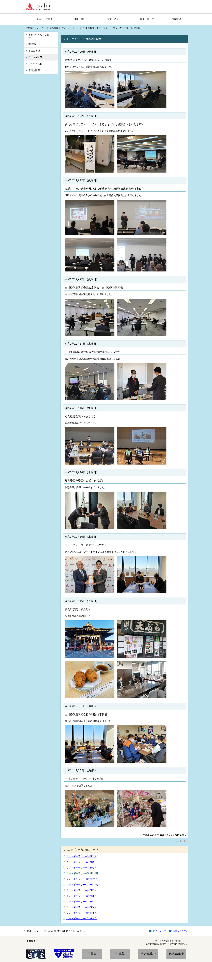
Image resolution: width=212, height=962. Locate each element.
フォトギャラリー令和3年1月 (81, 867)
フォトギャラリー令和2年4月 (81, 918)
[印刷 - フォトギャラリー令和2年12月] (177, 841)
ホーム (40, 28)
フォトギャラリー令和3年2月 (81, 862)
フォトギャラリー (70, 28)
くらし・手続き (44, 19)
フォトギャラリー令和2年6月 (81, 907)
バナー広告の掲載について (165, 941)
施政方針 (33, 44)
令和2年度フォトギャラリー (95, 28)
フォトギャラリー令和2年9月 (81, 890)
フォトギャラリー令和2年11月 (82, 879)
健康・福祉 (79, 19)
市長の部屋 (52, 28)
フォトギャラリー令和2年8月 (81, 896)
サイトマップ (159, 931)
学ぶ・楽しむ (147, 19)
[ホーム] (39, 7)
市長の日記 (34, 50)
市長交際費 (34, 70)
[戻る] (181, 841)
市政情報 (176, 19)
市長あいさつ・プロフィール (41, 36)
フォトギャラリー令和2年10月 (82, 884)
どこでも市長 (35, 64)
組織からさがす (180, 931)
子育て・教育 (112, 19)
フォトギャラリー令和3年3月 (81, 856)
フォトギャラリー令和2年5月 (81, 913)
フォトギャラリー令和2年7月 (81, 901)
